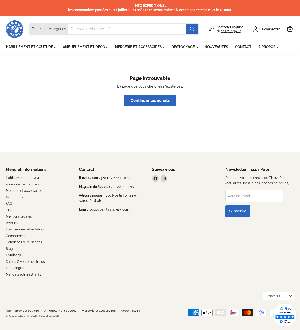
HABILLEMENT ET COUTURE (30, 47)
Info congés (15, 268)
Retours (12, 223)
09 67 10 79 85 (231, 31)
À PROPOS (267, 47)
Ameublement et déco (23, 184)
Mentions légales (19, 216)
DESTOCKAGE (184, 47)
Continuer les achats (150, 100)
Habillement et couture (23, 178)
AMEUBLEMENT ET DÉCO (84, 47)
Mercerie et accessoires (24, 191)
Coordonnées (16, 236)
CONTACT (243, 47)
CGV (9, 210)
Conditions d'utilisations (24, 242)
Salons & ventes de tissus (25, 261)
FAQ (9, 203)
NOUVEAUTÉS (216, 47)
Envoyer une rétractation (25, 229)
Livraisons (13, 255)
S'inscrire (238, 211)
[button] (267, 29)
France (276, 296)
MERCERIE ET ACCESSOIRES (139, 47)
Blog (9, 249)
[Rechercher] (192, 29)
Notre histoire (16, 197)
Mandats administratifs (23, 274)
